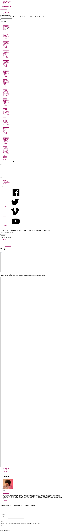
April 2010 (5, 132)
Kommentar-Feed (6, 182)
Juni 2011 (5, 118)
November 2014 (6, 82)
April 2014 (5, 89)
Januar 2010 (5, 136)
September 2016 (6, 62)
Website (2, 521)
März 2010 (5, 133)
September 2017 (6, 52)
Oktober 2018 (5, 42)
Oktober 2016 (5, 61)
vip (3, 3)
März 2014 (5, 90)
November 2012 (6, 100)
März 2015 (5, 79)
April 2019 (5, 38)
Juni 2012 (5, 105)
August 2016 (5, 63)
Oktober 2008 (5, 152)
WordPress (9, 244)
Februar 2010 (5, 134)
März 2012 (5, 109)
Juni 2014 (5, 86)
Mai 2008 (5, 158)
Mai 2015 (5, 76)
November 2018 (6, 41)
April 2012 (5, 108)
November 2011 (6, 112)
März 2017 (5, 56)
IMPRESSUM (6, 2)
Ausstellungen (5, 25)
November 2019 (6, 36)
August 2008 (5, 155)
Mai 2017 (5, 55)
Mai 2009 (5, 144)
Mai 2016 (5, 64)
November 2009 (6, 138)
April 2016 (5, 65)
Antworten (5, 500)
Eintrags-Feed (5, 181)
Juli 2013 (5, 98)
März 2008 (5, 159)
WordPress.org (6, 183)
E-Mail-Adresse (3, 232)
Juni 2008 (5, 157)
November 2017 (6, 50)
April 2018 (5, 46)
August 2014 (5, 84)
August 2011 (5, 115)
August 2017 (5, 53)
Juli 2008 (5, 156)
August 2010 (5, 128)
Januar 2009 (5, 149)
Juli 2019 (5, 37)
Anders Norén (8, 246)
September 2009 (6, 140)
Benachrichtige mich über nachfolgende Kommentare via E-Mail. (14, 525)
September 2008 (6, 153)
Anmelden (5, 180)
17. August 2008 (6, 493)
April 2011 (5, 120)
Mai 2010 (5, 131)
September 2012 (6, 102)
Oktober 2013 (5, 95)
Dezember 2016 (6, 58)
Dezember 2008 (6, 150)
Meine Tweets (3, 239)
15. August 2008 (6, 468)
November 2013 (6, 94)
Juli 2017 (5, 54)
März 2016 (5, 66)
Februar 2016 (5, 67)
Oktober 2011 (5, 113)
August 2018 (5, 44)
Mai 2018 (5, 45)
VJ (3, 29)
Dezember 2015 (6, 70)
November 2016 (6, 60)
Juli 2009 (5, 142)
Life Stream (5, 26)
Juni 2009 (5, 143)
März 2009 (5, 147)
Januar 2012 (5, 110)
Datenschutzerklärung (7, 1)
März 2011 (5, 121)
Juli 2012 (5, 104)
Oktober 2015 (5, 72)
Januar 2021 (5, 34)
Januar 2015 (5, 80)
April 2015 (5, 77)
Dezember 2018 (6, 40)
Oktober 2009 (5, 139)
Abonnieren (3, 234)
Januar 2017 (5, 57)
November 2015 (6, 71)
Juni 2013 (5, 99)
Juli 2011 (4, 117)
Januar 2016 (5, 69)
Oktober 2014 (5, 83)
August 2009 (5, 141)
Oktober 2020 (5, 35)
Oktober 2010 (5, 125)
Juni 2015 (5, 75)
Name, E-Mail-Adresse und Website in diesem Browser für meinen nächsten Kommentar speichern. (21, 523)
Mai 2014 (5, 88)
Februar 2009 (5, 148)
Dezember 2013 (6, 93)
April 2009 (5, 146)
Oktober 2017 (5, 51)
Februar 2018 (5, 48)
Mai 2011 (5, 119)
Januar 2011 (5, 123)
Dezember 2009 (6, 137)
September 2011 (6, 114)
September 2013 (6, 96)
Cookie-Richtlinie (35, 17)
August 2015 (5, 74)
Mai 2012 (5, 106)
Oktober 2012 (5, 101)
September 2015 (6, 73)
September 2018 (6, 43)
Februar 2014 (5, 91)
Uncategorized (6, 27)
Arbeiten (4, 24)
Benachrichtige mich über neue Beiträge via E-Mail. (12, 528)
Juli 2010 (5, 129)
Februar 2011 (5, 122)
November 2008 (6, 151)
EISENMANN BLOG (7, 6)
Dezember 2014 (6, 81)
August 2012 (5, 103)
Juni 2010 (5, 130)
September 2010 (6, 127)
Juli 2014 (5, 85)
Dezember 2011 (6, 111)
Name (2, 516)
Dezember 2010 (6, 124)
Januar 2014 (5, 92)
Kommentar (2, 514)
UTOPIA (5, 28)
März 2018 (5, 47)
